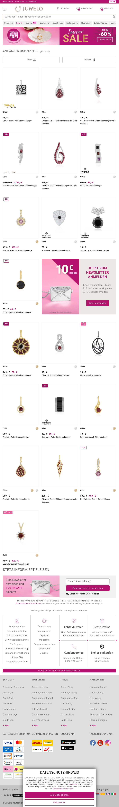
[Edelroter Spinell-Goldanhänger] (21, 404)
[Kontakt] (29, 1)
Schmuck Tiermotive (101, 714)
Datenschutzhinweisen (63, 789)
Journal (44, 653)
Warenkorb (107, 9)
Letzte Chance (100, 23)
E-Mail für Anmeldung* (79, 581)
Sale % (19, 23)
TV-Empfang (16, 644)
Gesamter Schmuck (13, 687)
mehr (7, 725)
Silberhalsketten (99, 703)
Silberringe (96, 698)
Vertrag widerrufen (22, 795)
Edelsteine (44, 23)
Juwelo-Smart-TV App (17, 648)
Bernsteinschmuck (42, 703)
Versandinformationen (17, 653)
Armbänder (9, 698)
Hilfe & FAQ (17, 657)
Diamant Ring (68, 709)
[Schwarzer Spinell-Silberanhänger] (21, 88)
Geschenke (58, 23)
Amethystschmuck (42, 692)
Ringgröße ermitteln (17, 661)
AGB (16, 789)
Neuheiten (86, 23)
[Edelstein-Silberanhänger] (98, 342)
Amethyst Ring (69, 692)
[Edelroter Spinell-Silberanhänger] (59, 342)
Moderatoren (44, 631)
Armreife (7, 703)
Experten (44, 635)
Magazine (44, 640)
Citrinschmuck (40, 709)
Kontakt (7, 795)
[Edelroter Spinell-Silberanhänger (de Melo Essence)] (59, 88)
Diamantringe (10, 714)
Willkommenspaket (17, 635)
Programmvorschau (44, 644)
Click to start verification (85, 593)
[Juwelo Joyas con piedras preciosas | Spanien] (102, 794)
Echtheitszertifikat (17, 631)
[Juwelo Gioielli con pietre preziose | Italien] (113, 794)
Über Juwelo (44, 626)
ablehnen (73, 784)
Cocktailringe (97, 692)
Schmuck (8, 23)
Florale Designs (98, 720)
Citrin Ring (66, 703)
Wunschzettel (85, 9)
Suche (113, 16)
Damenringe (9, 709)
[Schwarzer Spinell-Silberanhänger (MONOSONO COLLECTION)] (59, 218)
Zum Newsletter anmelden (88, 588)
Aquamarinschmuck (42, 698)
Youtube (100, 743)
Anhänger (8, 692)
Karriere (7, 789)
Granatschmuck (40, 720)
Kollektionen (72, 23)
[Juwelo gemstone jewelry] (108, 794)
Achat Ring (67, 687)
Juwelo (31, 23)
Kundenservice (17, 626)
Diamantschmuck (41, 714)
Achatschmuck (40, 687)
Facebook (93, 743)
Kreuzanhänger (98, 687)
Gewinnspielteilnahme (17, 640)
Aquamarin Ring (69, 698)
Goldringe (8, 720)
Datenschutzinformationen (29, 603)
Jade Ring (66, 720)
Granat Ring (67, 714)
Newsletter (44, 648)
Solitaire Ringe (98, 709)
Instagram (108, 743)
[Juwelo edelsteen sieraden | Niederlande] (96, 794)
